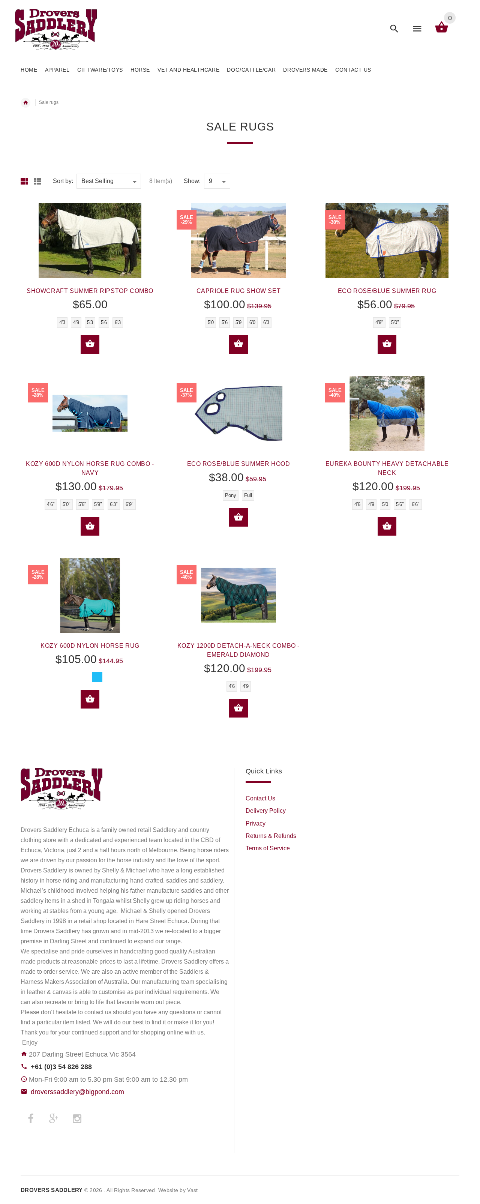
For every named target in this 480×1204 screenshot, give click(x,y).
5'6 (104, 322)
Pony (230, 495)
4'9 (76, 322)
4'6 (357, 504)
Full (248, 495)
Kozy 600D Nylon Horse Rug (90, 646)
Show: (192, 181)
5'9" (98, 504)
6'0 (252, 322)
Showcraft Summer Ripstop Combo (90, 291)
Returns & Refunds (271, 836)
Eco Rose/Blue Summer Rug (387, 291)
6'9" (130, 504)
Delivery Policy (266, 811)
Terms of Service (268, 848)
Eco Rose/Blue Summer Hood (238, 464)
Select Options (90, 344)
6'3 (118, 322)
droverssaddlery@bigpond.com (77, 1092)
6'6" (416, 504)
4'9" (379, 322)
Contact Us (260, 798)
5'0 (211, 322)
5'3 (90, 322)
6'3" (114, 504)
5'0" (395, 322)
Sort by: (63, 181)
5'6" (82, 504)
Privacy (256, 823)
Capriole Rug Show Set (238, 291)
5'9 (239, 322)
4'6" (51, 504)
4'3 (62, 322)
